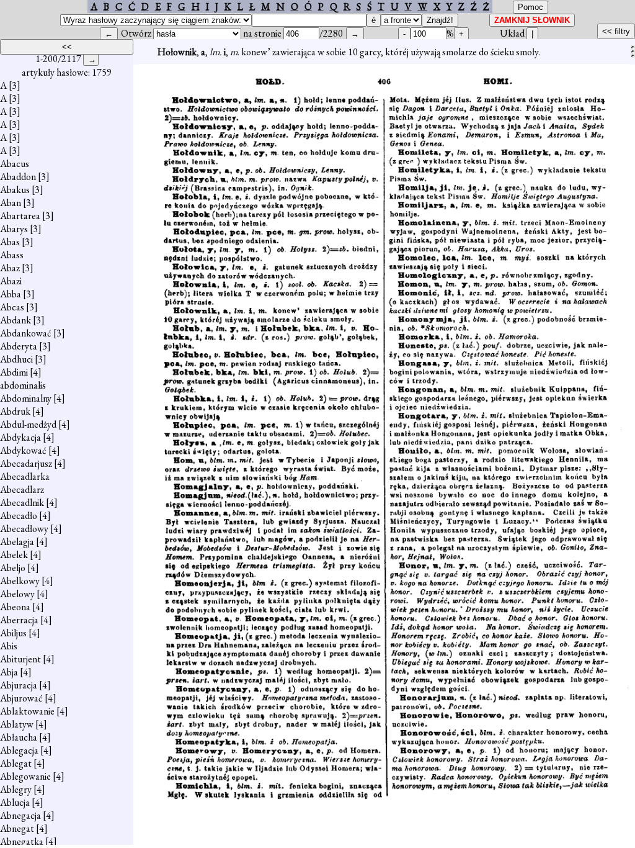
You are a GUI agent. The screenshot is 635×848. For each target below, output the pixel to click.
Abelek (14, 554)
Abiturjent (20, 658)
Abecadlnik (22, 502)
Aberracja (19, 619)
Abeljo (12, 567)
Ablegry (16, 789)
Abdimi (14, 372)
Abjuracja (18, 685)
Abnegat (17, 828)
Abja (9, 672)
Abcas (12, 306)
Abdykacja (20, 437)
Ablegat (16, 763)
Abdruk (15, 411)
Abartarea (20, 215)
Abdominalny (25, 398)
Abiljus (13, 632)
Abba (10, 293)
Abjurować (21, 698)
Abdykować (23, 450)
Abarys (14, 228)
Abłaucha (18, 737)
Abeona (15, 606)
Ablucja (15, 802)
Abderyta (18, 346)
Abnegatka (21, 841)
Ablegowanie (25, 776)
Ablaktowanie (27, 711)
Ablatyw (16, 724)
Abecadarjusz (26, 463)
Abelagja (17, 541)
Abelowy (17, 593)
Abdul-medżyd (28, 424)
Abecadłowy (24, 528)
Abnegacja (20, 815)
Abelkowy (20, 580)
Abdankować (25, 333)
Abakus (15, 189)
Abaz (10, 267)
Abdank (15, 320)
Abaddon (18, 176)
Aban (10, 202)
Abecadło (18, 515)
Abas (10, 241)
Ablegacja (19, 750)
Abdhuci (16, 359)
